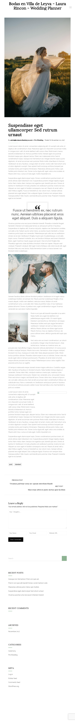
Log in (10, 674)
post (10, 464)
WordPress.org (13, 686)
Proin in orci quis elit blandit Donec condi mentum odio (27, 583)
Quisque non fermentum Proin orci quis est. (23, 579)
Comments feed (14, 682)
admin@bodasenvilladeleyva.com (21, 140)
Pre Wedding (38, 140)
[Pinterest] (38, 717)
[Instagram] (41, 717)
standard (18, 464)
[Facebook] (35, 717)
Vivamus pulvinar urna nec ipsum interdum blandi (31, 484)
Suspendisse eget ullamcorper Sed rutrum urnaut (32, 130)
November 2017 (14, 631)
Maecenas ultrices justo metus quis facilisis (46, 490)
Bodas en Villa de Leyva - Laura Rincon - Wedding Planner (37, 6)
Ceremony (12, 651)
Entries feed (12, 678)
